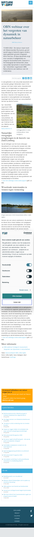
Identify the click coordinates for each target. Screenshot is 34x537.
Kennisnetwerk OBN (11, 353)
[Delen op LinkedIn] (28, 78)
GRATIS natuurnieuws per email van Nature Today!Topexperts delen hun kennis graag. (16, 397)
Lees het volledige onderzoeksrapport (14, 181)
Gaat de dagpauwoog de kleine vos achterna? (16, 451)
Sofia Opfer (22, 353)
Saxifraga (13, 357)
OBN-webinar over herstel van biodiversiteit (15, 486)
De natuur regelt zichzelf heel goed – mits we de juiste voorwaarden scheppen (16, 440)
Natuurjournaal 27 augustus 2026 (12, 455)
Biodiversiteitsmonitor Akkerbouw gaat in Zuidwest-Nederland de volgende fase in (15, 414)
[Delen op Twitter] (26, 78)
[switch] (29, 270)
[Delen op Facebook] (23, 78)
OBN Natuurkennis (17, 42)
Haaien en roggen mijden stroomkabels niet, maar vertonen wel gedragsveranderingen (15, 430)
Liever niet (17, 302)
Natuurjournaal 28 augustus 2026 (12, 435)
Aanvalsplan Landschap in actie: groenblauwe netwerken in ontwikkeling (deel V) (16, 460)
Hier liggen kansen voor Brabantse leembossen (16, 419)
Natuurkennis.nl (6, 128)
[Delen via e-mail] (31, 78)
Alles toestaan (17, 296)
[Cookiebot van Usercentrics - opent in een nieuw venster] (24, 233)
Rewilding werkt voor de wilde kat (13, 476)
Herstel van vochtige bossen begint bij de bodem (17, 490)
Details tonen (23, 290)
